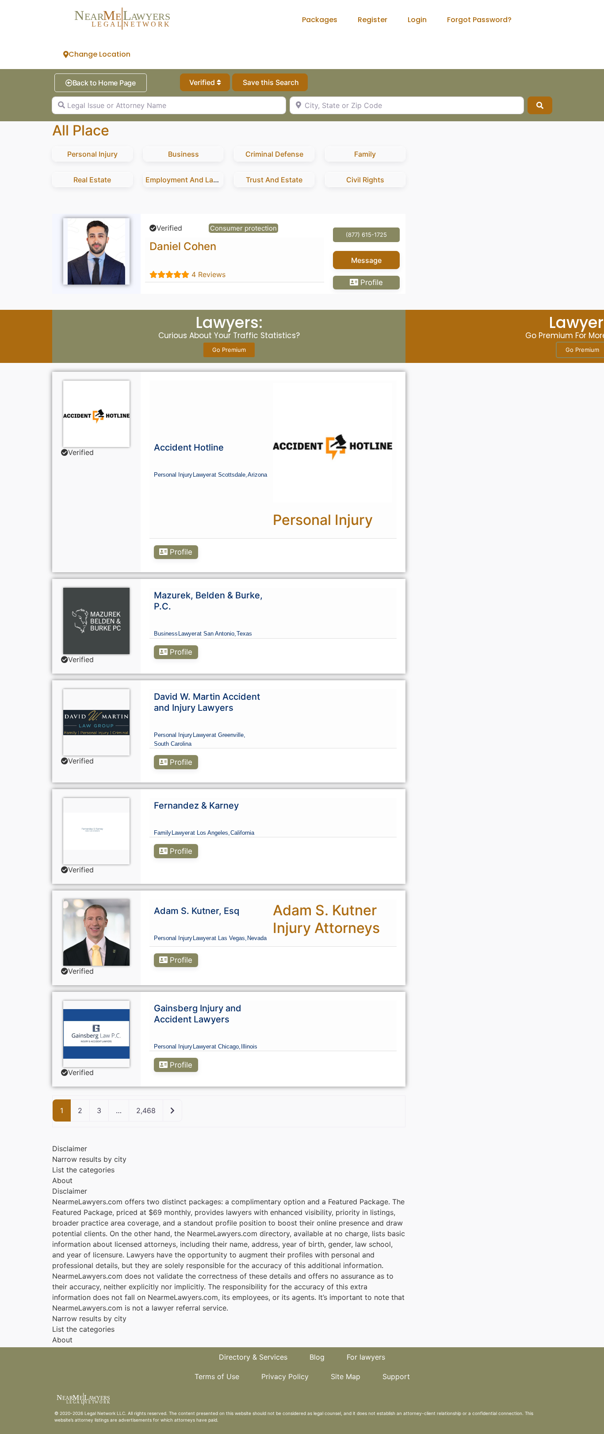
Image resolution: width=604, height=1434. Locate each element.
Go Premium (229, 349)
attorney (84, 1419)
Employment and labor (185, 179)
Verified (203, 82)
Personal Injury (92, 154)
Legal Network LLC (104, 1413)
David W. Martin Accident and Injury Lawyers (207, 702)
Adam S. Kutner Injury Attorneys (326, 919)
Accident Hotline (189, 447)
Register (372, 20)
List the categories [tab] (83, 1169)
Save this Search (270, 82)
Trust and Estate (274, 179)
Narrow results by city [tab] (89, 1159)
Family (365, 154)
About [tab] (62, 1180)
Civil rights (365, 179)
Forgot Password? (479, 20)
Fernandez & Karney (196, 805)
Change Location (99, 54)
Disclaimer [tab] (69, 1148)
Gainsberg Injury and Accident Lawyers (197, 1014)
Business (183, 154)
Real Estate (92, 179)
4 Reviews (208, 274)
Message (366, 260)
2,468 (146, 1110)
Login (417, 20)
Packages (319, 20)
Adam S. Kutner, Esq (196, 911)
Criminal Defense (274, 154)
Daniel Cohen (182, 246)
